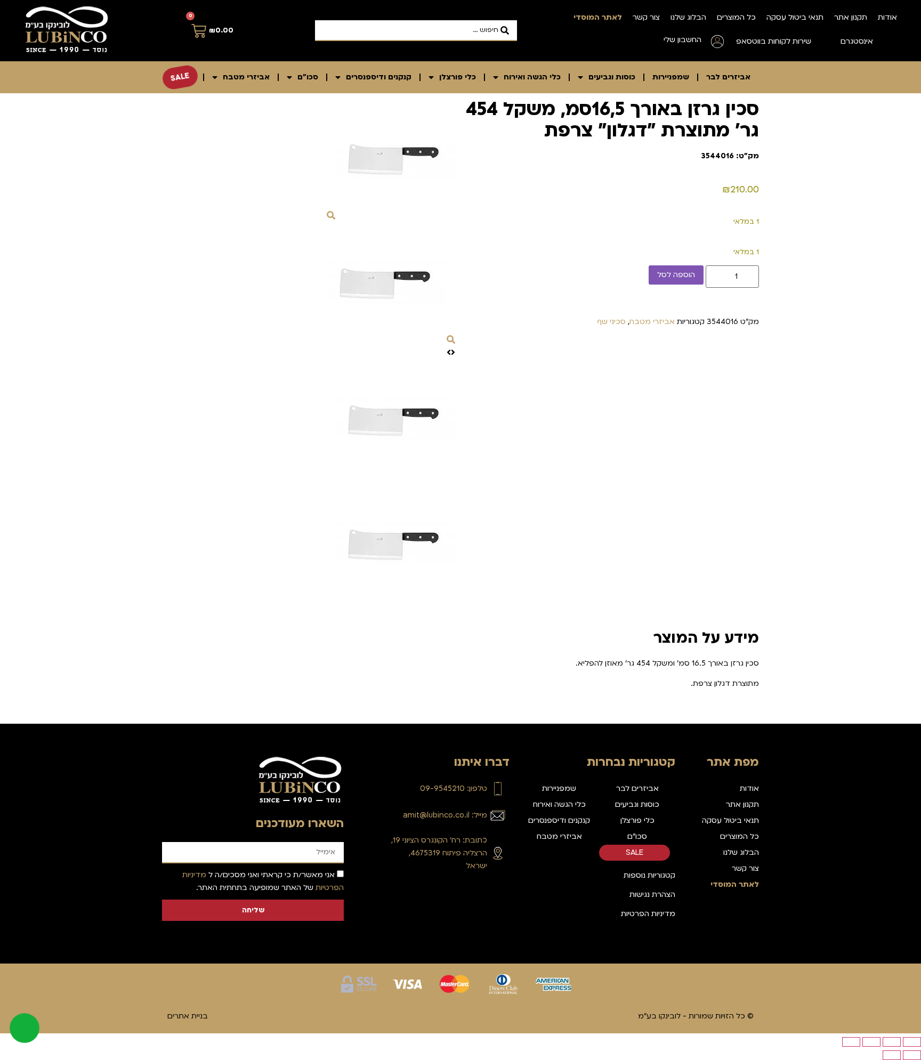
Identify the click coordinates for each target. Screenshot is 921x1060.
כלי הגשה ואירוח (532, 77)
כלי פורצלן (457, 77)
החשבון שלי (682, 40)
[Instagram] (501, 891)
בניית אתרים (187, 1016)
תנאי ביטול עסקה (794, 17)
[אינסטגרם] (889, 42)
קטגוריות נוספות (649, 875)
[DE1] (395, 216)
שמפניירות (670, 77)
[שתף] (871, 1042)
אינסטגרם (857, 41)
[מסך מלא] (892, 1042)
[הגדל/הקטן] (912, 1042)
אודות (887, 17)
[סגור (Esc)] (851, 1042)
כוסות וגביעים (611, 77)
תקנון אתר (850, 17)
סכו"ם (307, 77)
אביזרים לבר (728, 77)
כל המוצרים (736, 17)
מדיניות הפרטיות (648, 914)
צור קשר (646, 17)
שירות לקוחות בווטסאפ (773, 41)
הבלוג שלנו (688, 17)
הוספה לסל (676, 275)
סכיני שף (611, 322)
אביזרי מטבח (246, 77)
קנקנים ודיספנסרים (378, 77)
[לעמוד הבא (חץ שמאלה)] (892, 1055)
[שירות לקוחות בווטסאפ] (827, 42)
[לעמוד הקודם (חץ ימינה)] (912, 1055)
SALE (180, 77)
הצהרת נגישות (652, 894)
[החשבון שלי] (717, 42)
